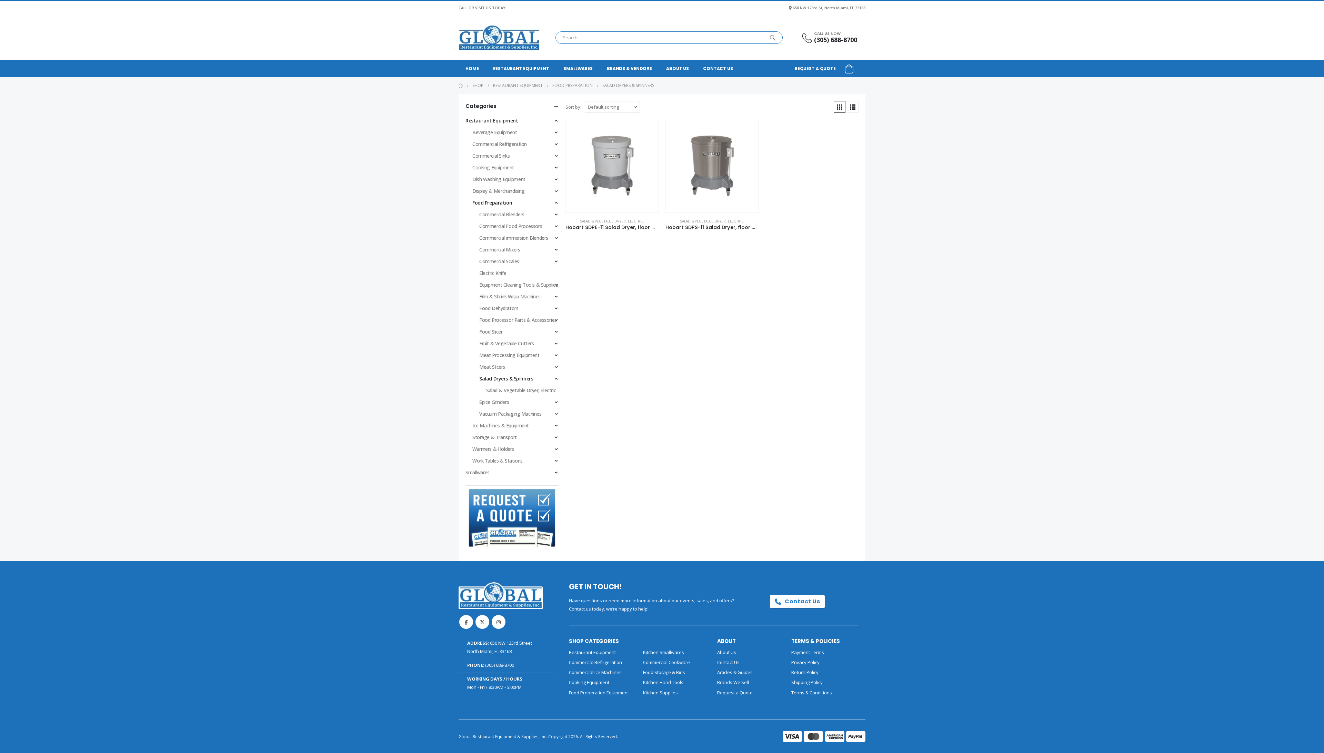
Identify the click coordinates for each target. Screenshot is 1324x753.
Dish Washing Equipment (498, 179)
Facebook (466, 622)
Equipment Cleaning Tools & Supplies (518, 284)
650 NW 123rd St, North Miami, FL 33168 (829, 7)
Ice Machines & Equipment (500, 425)
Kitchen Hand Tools (663, 682)
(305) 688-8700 (499, 665)
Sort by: (573, 107)
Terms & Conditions (811, 693)
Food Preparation (492, 202)
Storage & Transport (494, 437)
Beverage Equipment (494, 132)
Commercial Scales (499, 261)
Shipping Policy (807, 682)
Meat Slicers (492, 367)
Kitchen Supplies (660, 693)
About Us (677, 68)
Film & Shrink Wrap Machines (510, 296)
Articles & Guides (735, 672)
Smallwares (578, 68)
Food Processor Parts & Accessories (518, 320)
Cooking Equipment (493, 167)
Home (472, 68)
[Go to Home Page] (461, 85)
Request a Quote (815, 68)
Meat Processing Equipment (509, 355)
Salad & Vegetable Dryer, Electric (612, 221)
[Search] (772, 37)
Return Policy (805, 672)
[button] (839, 107)
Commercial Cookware (666, 662)
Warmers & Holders (493, 449)
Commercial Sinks (491, 155)
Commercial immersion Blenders (513, 238)
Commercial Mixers (499, 249)
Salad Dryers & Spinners (506, 378)
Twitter (482, 622)
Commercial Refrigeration (499, 144)
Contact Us (718, 68)
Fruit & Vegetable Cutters (506, 343)
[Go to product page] (612, 166)
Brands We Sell (733, 682)
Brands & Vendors (629, 68)
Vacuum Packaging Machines (510, 413)
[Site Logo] (499, 37)
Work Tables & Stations (497, 460)
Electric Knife (492, 273)
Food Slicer (490, 331)
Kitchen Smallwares (663, 652)
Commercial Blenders (501, 214)
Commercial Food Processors (510, 226)
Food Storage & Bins (664, 672)
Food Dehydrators (498, 308)
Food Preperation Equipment (599, 693)
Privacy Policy (805, 662)
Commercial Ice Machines (595, 672)
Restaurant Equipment (521, 68)
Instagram (498, 622)
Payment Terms (807, 652)
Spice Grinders (494, 402)
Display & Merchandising (498, 191)
